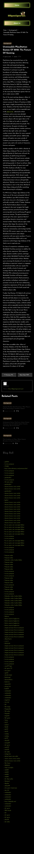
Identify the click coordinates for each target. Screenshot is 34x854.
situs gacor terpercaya (11, 788)
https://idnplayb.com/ (10, 801)
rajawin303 (8, 684)
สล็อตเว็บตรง (8, 639)
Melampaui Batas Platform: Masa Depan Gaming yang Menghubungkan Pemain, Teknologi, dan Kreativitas (16, 424)
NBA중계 (7, 765)
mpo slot (7, 790)
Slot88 (6, 727)
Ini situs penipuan (9, 464)
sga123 (6, 673)
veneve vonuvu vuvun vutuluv (12, 758)
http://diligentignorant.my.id (15, 389)
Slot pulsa (7, 711)
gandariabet (8, 477)
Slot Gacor (7, 763)
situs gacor (7, 670)
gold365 (7, 461)
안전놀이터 (8, 754)
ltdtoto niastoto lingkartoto (12, 618)
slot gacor (7, 745)
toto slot (7, 702)
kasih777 (7, 688)
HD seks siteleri (9, 482)
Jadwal (6, 724)
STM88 (7, 466)
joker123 (7, 819)
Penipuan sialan (9, 555)
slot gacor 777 (8, 668)
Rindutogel (7, 677)
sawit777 (7, 747)
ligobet (6, 500)
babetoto (7, 682)
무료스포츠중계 (9, 767)
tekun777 (7, 740)
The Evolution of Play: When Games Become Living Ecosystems (14, 440)
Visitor (6, 720)
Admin (15, 56)
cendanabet (8, 691)
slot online (7, 752)
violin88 (7, 770)
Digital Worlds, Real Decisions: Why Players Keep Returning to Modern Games (16, 407)
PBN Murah (8, 810)
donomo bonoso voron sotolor (12, 486)
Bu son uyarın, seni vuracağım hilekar (14, 525)
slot (5, 704)
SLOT (6, 722)
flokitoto (7, 616)
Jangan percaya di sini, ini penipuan (14, 627)
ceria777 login (8, 666)
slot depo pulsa (9, 779)
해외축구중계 (8, 675)
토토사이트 (10, 111)
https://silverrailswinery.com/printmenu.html (16, 468)
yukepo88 (7, 785)
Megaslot (7, 713)
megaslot (7, 715)
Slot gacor (7, 718)
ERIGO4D (7, 643)
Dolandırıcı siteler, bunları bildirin (13, 560)
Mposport (7, 781)
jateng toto (8, 686)
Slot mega (7, 706)
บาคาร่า (7, 641)
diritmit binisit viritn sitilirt (11, 756)
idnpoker (7, 783)
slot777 (6, 729)
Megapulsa (8, 709)
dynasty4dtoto (8, 679)
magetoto (7, 700)
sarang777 (7, 743)
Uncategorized (7, 43)
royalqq (7, 733)
